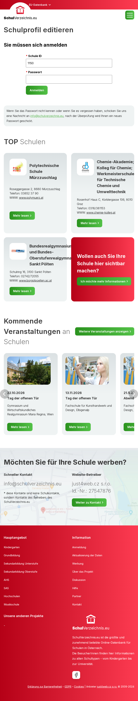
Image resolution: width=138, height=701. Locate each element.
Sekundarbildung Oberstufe (20, 571)
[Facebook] (76, 675)
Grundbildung (12, 555)
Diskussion (79, 580)
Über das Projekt (82, 571)
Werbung (77, 563)
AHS (6, 580)
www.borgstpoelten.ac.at (35, 280)
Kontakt (77, 604)
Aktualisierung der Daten (87, 555)
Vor (4, 394)
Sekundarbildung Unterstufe (21, 563)
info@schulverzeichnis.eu (46, 116)
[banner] (20, 11)
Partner (76, 596)
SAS (6, 588)
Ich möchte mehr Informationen (103, 281)
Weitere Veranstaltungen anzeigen (103, 331)
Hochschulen (12, 596)
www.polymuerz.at (31, 197)
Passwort (35, 72)
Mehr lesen (21, 215)
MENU (129, 15)
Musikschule (11, 604)
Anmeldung (79, 547)
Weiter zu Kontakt (88, 502)
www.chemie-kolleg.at (100, 212)
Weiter (133, 394)
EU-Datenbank (38, 4)
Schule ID (35, 56)
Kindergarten (12, 547)
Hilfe (75, 588)
